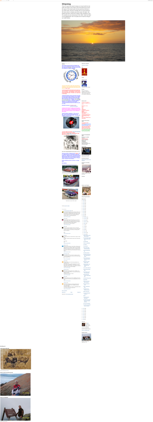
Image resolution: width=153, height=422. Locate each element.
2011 (83, 314)
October (85, 220)
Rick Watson (65, 253)
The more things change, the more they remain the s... (87, 238)
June (84, 226)
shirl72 (65, 260)
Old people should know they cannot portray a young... (87, 255)
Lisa (64, 235)
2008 (83, 319)
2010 (83, 316)
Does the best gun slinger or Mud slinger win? (86, 275)
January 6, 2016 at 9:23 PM (67, 274)
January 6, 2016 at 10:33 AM (67, 216)
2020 (83, 209)
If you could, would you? (87, 267)
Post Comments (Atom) (69, 294)
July (84, 224)
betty (64, 226)
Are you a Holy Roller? (86, 303)
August (85, 223)
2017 (83, 214)
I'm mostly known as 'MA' (67, 210)
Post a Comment (64, 290)
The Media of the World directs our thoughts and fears (86, 300)
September (85, 221)
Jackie (65, 218)
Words (84, 295)
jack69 (87, 323)
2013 (83, 311)
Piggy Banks (85, 279)
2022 (83, 206)
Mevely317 (65, 269)
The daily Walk (85, 241)
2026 (83, 200)
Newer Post (63, 292)
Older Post (79, 292)
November (85, 218)
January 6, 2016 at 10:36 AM (67, 224)
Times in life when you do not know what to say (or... (86, 259)
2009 (83, 317)
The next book (85, 246)
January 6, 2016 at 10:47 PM (67, 288)
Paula (64, 276)
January (85, 234)
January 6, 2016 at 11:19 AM (67, 233)
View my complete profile (85, 330)
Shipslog (66, 4)
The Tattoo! (85, 244)
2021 (83, 208)
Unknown (65, 282)
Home (71, 292)
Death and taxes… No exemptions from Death (86, 265)
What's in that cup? (86, 291)
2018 (83, 212)
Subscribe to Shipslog (85, 65)
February (85, 232)
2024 (83, 203)
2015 (83, 308)
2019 (83, 211)
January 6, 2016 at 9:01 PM (67, 267)
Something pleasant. (86, 252)
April (84, 229)
